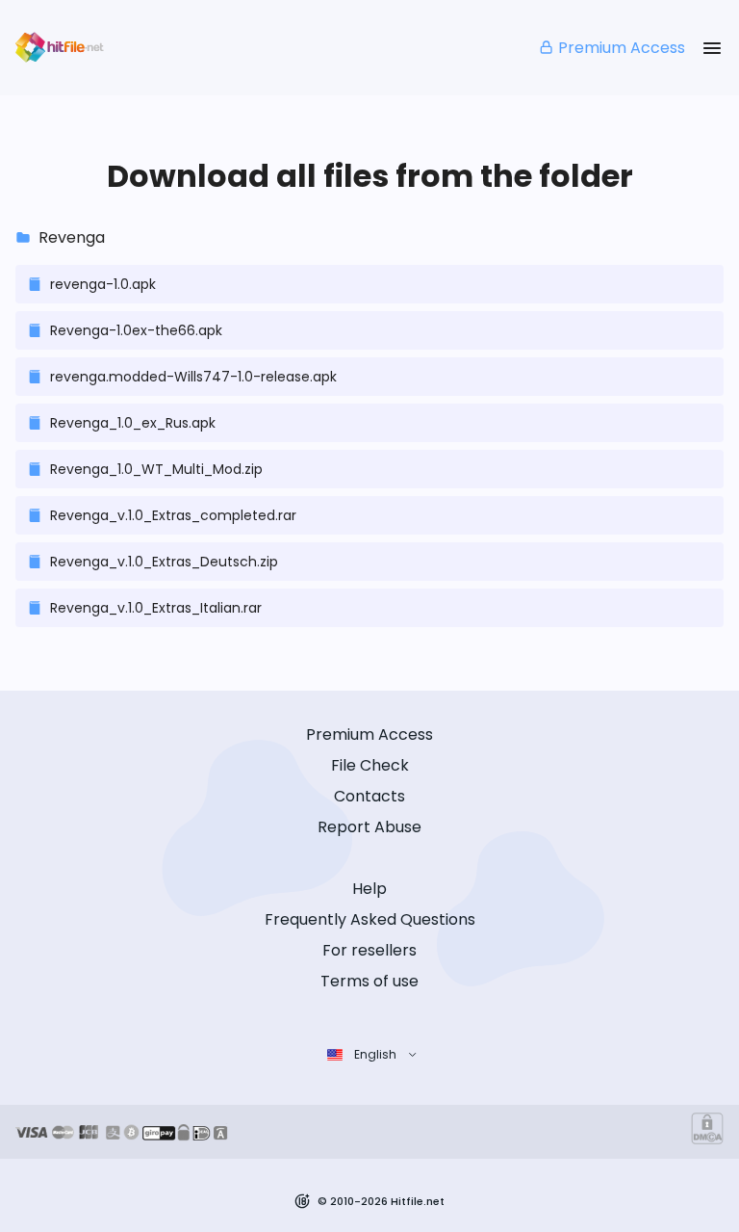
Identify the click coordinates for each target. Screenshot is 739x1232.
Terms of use (369, 981)
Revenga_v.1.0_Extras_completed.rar (173, 515)
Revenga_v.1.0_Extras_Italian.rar (156, 607)
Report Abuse (369, 827)
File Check (370, 765)
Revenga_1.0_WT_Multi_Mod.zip (156, 469)
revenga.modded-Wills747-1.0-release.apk (193, 376)
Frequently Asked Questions (370, 919)
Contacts (369, 796)
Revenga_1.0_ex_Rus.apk (133, 423)
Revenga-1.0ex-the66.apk (136, 330)
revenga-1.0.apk (103, 284)
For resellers (369, 950)
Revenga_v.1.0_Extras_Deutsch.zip (164, 561)
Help (369, 889)
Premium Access (621, 48)
